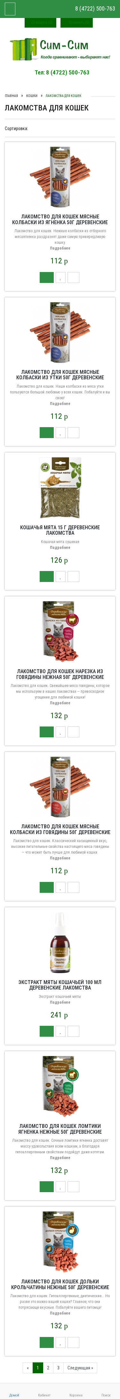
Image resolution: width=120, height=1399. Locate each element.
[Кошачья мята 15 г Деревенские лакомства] (60, 487)
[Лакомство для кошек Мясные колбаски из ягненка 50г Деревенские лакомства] (60, 176)
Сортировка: (16, 128)
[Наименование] (39, 128)
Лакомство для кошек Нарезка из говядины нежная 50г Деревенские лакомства (60, 677)
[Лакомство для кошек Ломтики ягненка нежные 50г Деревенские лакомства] (60, 1086)
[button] (47, 277)
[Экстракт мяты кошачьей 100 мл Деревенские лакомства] (60, 942)
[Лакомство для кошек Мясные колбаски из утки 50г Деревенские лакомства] (60, 332)
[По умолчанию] (33, 128)
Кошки (31, 96)
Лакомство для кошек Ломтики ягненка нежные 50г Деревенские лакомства (60, 1131)
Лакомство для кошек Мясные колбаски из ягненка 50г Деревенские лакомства (60, 222)
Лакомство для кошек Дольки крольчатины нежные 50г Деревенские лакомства (60, 1287)
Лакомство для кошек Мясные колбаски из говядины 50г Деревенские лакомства (60, 832)
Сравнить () (78, 22)
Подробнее (60, 248)
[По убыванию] (59, 128)
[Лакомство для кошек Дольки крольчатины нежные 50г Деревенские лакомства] (60, 1241)
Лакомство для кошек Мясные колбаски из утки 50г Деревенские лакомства (60, 377)
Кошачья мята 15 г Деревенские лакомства (60, 530)
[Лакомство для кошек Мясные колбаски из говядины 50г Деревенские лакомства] (60, 786)
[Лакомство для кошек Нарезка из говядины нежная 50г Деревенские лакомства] (60, 631)
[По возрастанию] (53, 128)
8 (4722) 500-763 (94, 8)
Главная (11, 96)
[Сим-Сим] (60, 48)
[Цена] (45, 128)
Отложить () (41, 22)
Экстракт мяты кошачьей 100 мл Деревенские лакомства (60, 985)
